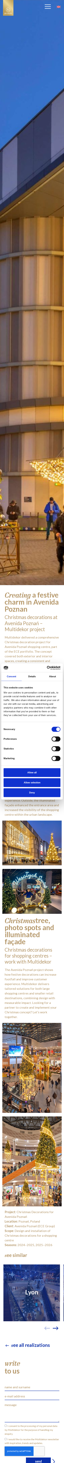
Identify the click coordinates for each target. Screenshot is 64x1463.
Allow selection (32, 782)
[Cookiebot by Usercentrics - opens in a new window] (46, 668)
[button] (57, 1321)
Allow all (32, 772)
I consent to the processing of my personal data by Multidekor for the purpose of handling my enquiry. (31, 1430)
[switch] (56, 738)
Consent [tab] (11, 676)
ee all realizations (30, 1345)
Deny (32, 792)
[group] (31, 1292)
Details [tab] (32, 676)
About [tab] (52, 676)
